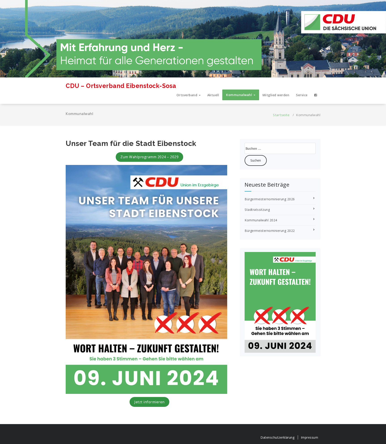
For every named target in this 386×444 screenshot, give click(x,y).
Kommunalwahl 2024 (261, 220)
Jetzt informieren (149, 401)
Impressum (309, 437)
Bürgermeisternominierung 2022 (270, 230)
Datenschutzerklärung (277, 437)
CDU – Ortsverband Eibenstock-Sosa (121, 85)
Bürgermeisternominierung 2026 (270, 199)
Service (302, 95)
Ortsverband (187, 95)
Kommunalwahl (239, 95)
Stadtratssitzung (257, 209)
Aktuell (213, 95)
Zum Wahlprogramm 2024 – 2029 (149, 156)
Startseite (281, 115)
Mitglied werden (276, 95)
